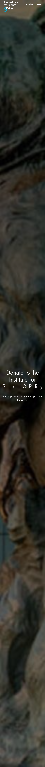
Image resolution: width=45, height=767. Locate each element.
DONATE (29, 4)
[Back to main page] (11, 6)
